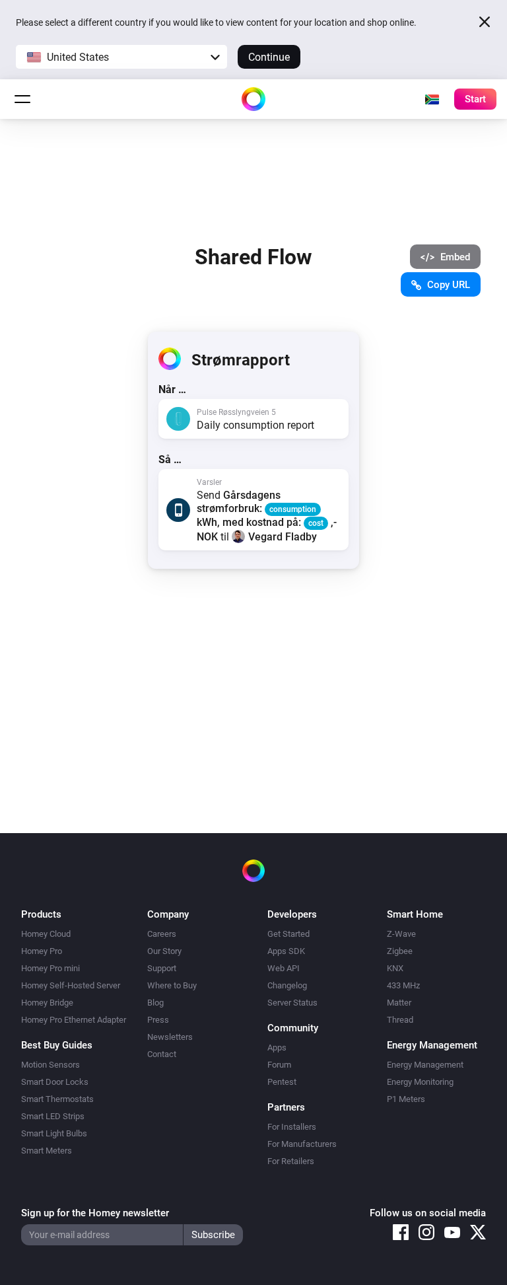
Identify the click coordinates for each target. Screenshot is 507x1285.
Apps (277, 1047)
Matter (399, 1003)
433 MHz (403, 985)
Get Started (288, 934)
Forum (279, 1065)
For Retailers (290, 1161)
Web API (283, 968)
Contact (161, 1054)
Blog (155, 1003)
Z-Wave (401, 934)
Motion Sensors (50, 1065)
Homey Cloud (46, 934)
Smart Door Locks (54, 1082)
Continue (269, 57)
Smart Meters (46, 1151)
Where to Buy (172, 985)
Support (161, 968)
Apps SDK (286, 951)
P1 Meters (406, 1099)
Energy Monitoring (420, 1082)
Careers (161, 934)
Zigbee (400, 951)
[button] (121, 57)
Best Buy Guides (56, 1045)
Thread (400, 1020)
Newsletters (170, 1037)
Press (158, 1020)
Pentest (281, 1082)
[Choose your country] (432, 99)
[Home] (253, 99)
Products (41, 914)
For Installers (291, 1127)
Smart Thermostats (57, 1099)
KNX (395, 968)
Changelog (287, 985)
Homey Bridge (47, 1003)
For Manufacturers (302, 1144)
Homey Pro (41, 951)
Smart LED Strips (52, 1116)
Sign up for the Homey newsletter (95, 1213)
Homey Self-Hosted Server (70, 985)
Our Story (164, 951)
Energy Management (425, 1065)
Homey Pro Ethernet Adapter (73, 1020)
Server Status (292, 1003)
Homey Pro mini (50, 968)
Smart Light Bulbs (54, 1133)
